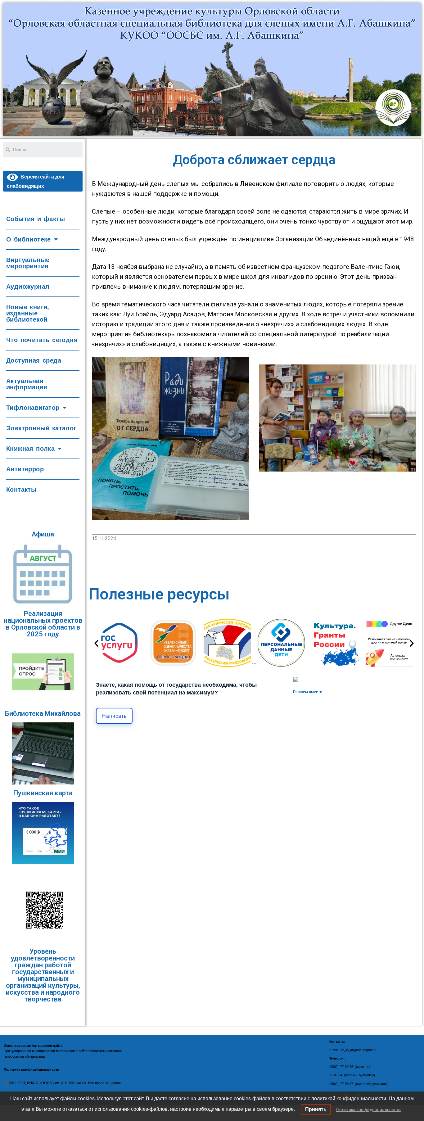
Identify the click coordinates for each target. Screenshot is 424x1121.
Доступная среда (33, 360)
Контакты (21, 489)
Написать (114, 716)
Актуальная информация (26, 384)
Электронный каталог (41, 428)
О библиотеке (28, 239)
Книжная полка (30, 448)
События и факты (35, 218)
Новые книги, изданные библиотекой (27, 313)
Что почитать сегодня (42, 340)
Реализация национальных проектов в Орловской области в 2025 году (43, 624)
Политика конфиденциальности (368, 1109)
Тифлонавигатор (33, 407)
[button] (96, 642)
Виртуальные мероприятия (27, 262)
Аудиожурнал (27, 286)
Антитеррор (25, 469)
